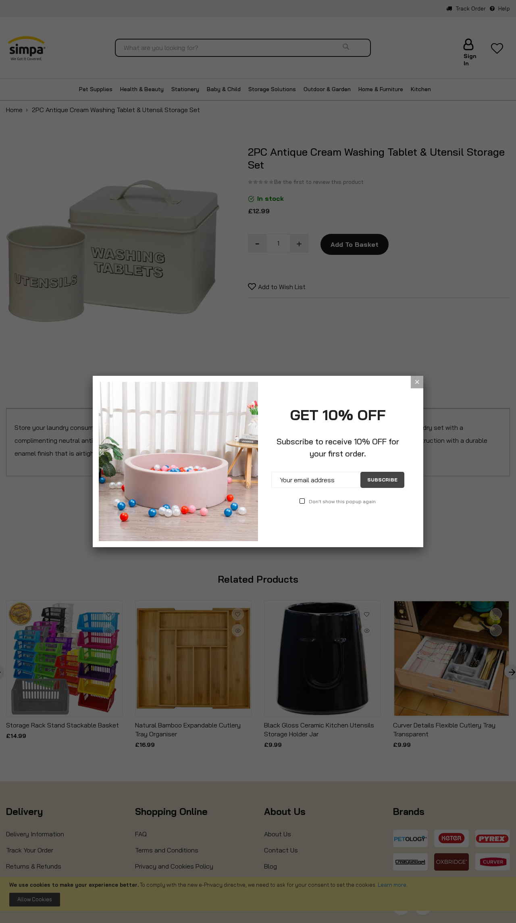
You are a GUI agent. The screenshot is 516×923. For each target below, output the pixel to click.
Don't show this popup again (342, 501)
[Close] (417, 382)
